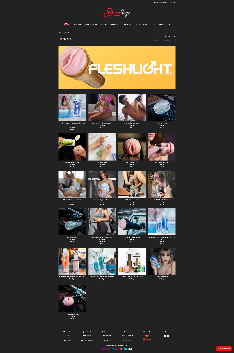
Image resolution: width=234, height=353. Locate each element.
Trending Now (67, 338)
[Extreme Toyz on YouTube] (168, 336)
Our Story (67, 335)
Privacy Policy (127, 338)
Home (60, 32)
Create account (163, 2)
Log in (154, 2)
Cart (174, 2)
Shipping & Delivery (87, 338)
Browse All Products (127, 335)
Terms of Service (127, 340)
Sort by (155, 40)
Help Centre (87, 335)
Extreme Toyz (122, 345)
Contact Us (107, 340)
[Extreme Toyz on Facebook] (165, 336)
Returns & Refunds (87, 340)
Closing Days (67, 340)
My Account (107, 335)
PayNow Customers (107, 338)
